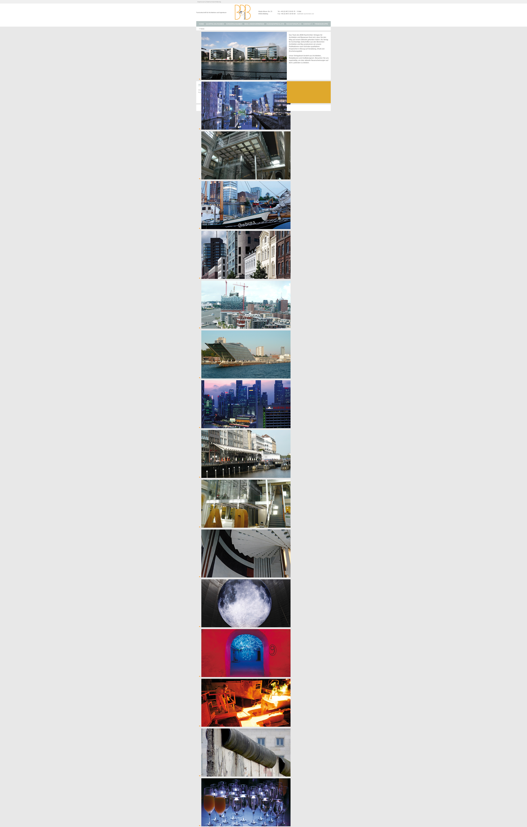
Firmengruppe (321, 24)
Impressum (201, 2)
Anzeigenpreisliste (275, 24)
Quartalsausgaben (215, 24)
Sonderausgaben (234, 24)
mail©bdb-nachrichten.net (305, 14)
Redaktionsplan (293, 24)
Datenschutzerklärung (213, 2)
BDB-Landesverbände (254, 24)
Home (201, 24)
